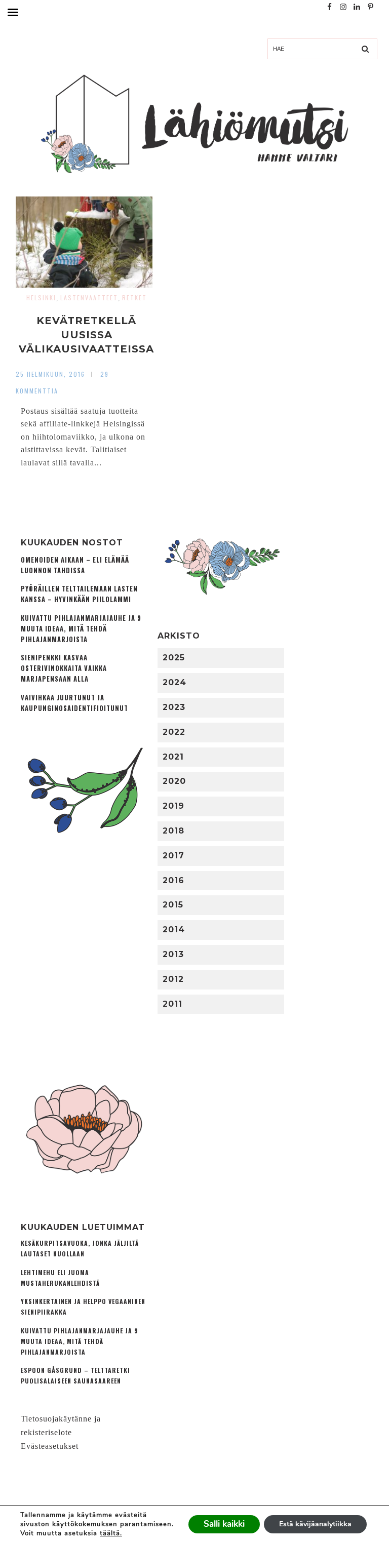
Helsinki (41, 297)
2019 (173, 806)
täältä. (111, 1533)
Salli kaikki (224, 1524)
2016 (173, 880)
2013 (173, 954)
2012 (173, 979)
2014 (174, 929)
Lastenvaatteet (89, 297)
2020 (174, 781)
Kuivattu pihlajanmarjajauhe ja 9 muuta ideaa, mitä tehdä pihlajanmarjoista (81, 628)
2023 (174, 707)
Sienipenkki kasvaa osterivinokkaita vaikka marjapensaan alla (64, 668)
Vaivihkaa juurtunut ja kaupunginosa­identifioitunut (74, 703)
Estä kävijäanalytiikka (315, 1524)
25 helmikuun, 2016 (50, 374)
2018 (173, 831)
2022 (174, 732)
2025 (174, 657)
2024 (174, 682)
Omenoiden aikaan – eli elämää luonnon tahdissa (75, 565)
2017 (173, 855)
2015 (173, 904)
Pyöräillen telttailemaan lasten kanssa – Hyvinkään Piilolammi (79, 594)
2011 (172, 1004)
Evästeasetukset (50, 1446)
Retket (134, 297)
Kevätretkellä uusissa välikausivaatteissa (86, 334)
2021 (173, 757)
